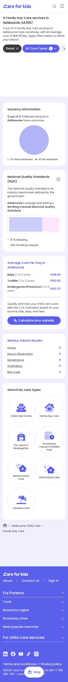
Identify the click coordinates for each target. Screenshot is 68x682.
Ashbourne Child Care (26, 526)
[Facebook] (13, 654)
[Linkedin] (5, 654)
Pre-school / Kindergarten (21, 447)
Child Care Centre (21, 416)
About (7, 581)
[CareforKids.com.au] (34, 574)
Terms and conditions (20, 664)
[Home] (5, 526)
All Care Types (38, 48)
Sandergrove (15, 360)
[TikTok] (28, 654)
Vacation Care (21, 508)
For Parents (13, 593)
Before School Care (21, 477)
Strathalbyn (15, 366)
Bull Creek (13, 372)
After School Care (49, 477)
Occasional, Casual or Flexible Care (49, 446)
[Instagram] (36, 654)
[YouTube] (21, 654)
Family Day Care (49, 416)
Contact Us (30, 581)
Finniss (11, 348)
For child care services (24, 637)
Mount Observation (20, 354)
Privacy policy (51, 664)
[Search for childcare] (54, 6)
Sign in (54, 581)
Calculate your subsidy (36, 320)
